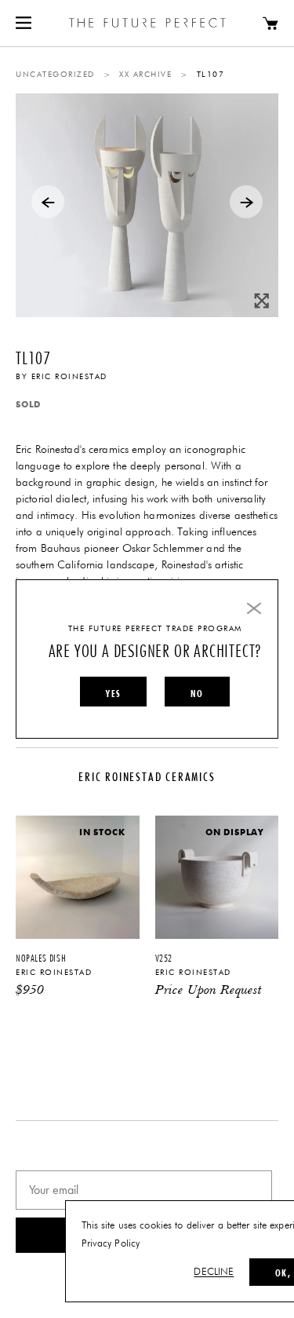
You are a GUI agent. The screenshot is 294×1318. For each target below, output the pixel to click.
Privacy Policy (111, 1244)
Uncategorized (55, 74)
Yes (113, 693)
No (197, 693)
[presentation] (47, 201)
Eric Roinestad (69, 377)
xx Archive (145, 74)
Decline (214, 1272)
